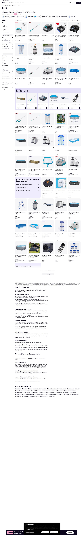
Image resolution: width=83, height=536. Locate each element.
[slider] (3, 40)
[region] (42, 529)
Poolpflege (21, 326)
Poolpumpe (44, 310)
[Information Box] (21, 20)
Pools (4, 25)
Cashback (30, 358)
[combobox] (65, 20)
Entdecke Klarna (11, 2)
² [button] (73, 62)
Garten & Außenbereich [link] (13, 5)
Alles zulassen (54, 532)
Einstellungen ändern (30, 532)
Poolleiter (45, 322)
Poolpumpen (5, 26)
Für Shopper (4, 0)
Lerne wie (19, 14)
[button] (73, 3)
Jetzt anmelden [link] (70, 532)
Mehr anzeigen (33, 12)
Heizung (4, 30)
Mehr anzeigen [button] (47, 274)
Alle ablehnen (45, 532)
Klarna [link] (3, 5)
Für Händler (8, 0)
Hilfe (23, 2)
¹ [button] (31, 40)
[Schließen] (59, 524)
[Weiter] (79, 101)
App (20, 2)
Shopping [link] (6, 5)
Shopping (17, 2)
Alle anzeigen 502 (5, 65)
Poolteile (4, 29)
